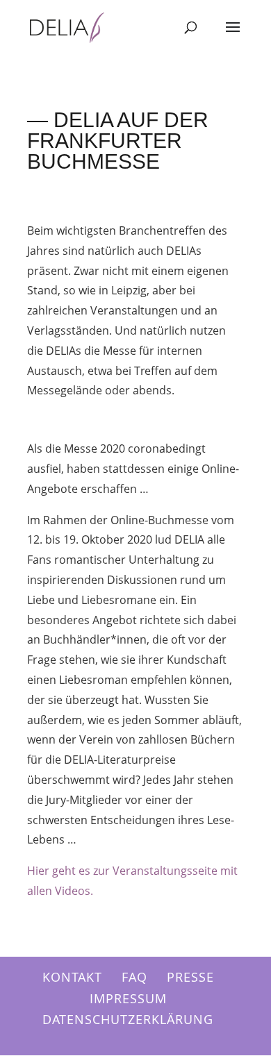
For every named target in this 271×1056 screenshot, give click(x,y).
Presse (190, 977)
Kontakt (72, 977)
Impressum (128, 998)
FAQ (134, 977)
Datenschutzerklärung (127, 1019)
